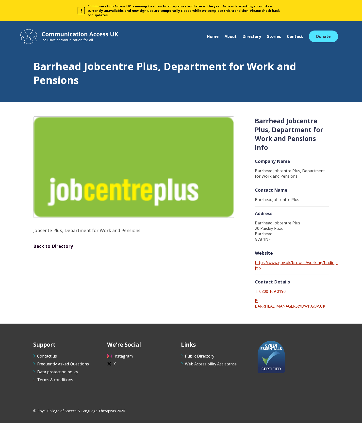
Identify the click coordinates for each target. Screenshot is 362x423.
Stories (274, 36)
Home (213, 36)
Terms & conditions (55, 379)
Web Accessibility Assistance (211, 364)
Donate (323, 36)
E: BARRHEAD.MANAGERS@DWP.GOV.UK (290, 303)
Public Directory (199, 356)
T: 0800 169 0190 (270, 291)
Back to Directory (53, 246)
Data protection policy (57, 372)
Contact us (47, 356)
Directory (252, 36)
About (231, 36)
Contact (295, 36)
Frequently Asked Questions (63, 364)
